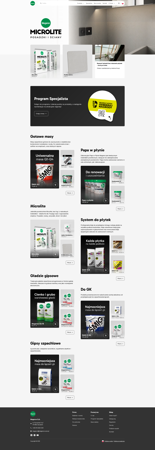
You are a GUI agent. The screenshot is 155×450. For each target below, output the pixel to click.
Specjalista (89, 3)
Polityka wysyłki (114, 428)
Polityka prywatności (119, 441)
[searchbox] (55, 3)
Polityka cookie (109, 441)
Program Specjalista (97, 419)
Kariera (74, 425)
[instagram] (34, 435)
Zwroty (111, 425)
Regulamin (112, 422)
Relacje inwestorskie (78, 419)
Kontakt (105, 3)
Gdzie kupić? (113, 415)
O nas (92, 415)
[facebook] (31, 435)
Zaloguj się (112, 419)
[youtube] (37, 435)
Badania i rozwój (77, 415)
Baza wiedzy (97, 3)
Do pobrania (76, 422)
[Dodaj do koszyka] (55, 184)
